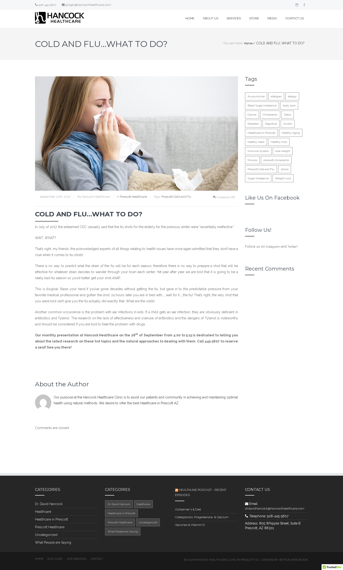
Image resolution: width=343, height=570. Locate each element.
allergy (292, 96)
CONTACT (97, 558)
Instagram (273, 246)
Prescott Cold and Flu (176, 196)
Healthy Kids (279, 142)
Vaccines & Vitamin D (190, 525)
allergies (276, 96)
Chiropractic (270, 114)
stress (284, 169)
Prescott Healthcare (133, 196)
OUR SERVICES (76, 558)
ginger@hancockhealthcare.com (88, 5)
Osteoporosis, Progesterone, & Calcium (201, 517)
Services (234, 18)
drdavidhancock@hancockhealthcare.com (274, 508)
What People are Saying (53, 542)
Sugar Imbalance (258, 178)
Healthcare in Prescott (261, 132)
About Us (210, 18)
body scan (289, 105)
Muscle (252, 160)
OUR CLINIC (55, 558)
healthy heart (256, 142)
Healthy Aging (291, 132)
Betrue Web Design (293, 559)
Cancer (252, 114)
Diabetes (253, 123)
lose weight (282, 151)
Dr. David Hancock (49, 504)
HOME (39, 558)
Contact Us (294, 18)
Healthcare (43, 512)
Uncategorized (46, 535)
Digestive (271, 123)
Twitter (292, 246)
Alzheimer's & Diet (188, 509)
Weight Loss (283, 178)
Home (190, 18)
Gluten (287, 123)
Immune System (258, 151)
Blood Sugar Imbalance (262, 105)
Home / (249, 43)
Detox (287, 114)
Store (254, 18)
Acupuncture (256, 96)
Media (272, 18)
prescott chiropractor (276, 160)
